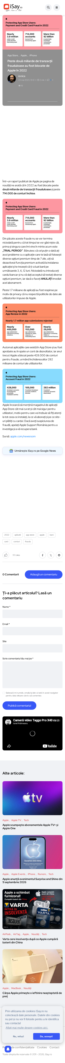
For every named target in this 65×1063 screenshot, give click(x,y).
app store (30, 535)
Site (4, 641)
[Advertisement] (32, 141)
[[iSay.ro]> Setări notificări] (8, 1049)
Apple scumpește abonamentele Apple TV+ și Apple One (30, 826)
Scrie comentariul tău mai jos (17, 658)
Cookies (42, 1047)
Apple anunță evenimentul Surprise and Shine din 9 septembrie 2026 (32, 880)
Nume (6, 606)
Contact (54, 1047)
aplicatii (17, 535)
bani (52, 535)
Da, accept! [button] (46, 1036)
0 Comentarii (10, 574)
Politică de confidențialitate (18, 1047)
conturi (17, 541)
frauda (28, 541)
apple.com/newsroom (23, 436)
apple (42, 535)
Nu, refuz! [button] (18, 1036)
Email (6, 624)
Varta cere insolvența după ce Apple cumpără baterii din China (30, 940)
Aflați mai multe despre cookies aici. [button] (27, 1027)
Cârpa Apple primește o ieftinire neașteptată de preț (32, 994)
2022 (6, 535)
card (6, 541)
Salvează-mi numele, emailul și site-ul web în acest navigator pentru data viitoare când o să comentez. (32, 694)
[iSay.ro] (13, 7)
